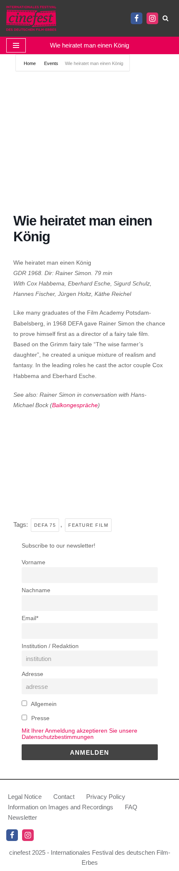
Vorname (33, 562)
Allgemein (43, 704)
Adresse (32, 674)
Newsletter (22, 817)
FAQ (131, 807)
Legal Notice (25, 796)
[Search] (165, 18)
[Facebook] (136, 18)
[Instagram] (152, 18)
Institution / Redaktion (50, 646)
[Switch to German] (73, 18)
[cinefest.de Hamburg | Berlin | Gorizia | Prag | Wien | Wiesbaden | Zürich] (31, 18)
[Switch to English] (84, 18)
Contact (64, 796)
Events (51, 63)
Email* (30, 618)
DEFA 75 (45, 525)
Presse (40, 718)
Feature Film (88, 525)
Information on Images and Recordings (60, 807)
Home (30, 63)
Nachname (36, 590)
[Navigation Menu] (16, 45)
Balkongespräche (75, 405)
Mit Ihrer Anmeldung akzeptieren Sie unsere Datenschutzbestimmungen (79, 734)
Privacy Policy (105, 796)
